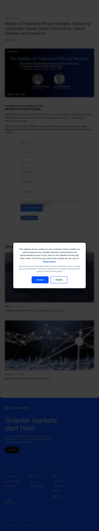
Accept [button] (40, 280)
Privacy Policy (49, 261)
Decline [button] (59, 280)
